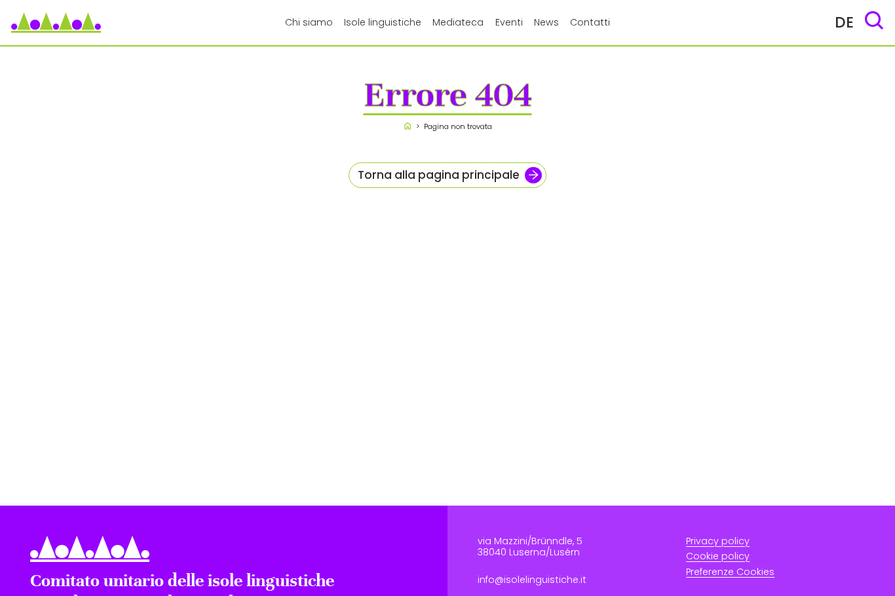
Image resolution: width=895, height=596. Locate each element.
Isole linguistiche (382, 22)
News (546, 22)
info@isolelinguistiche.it (532, 580)
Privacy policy (718, 542)
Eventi (509, 22)
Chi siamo (309, 22)
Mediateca (458, 22)
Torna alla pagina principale (439, 175)
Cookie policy (718, 557)
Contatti (590, 22)
